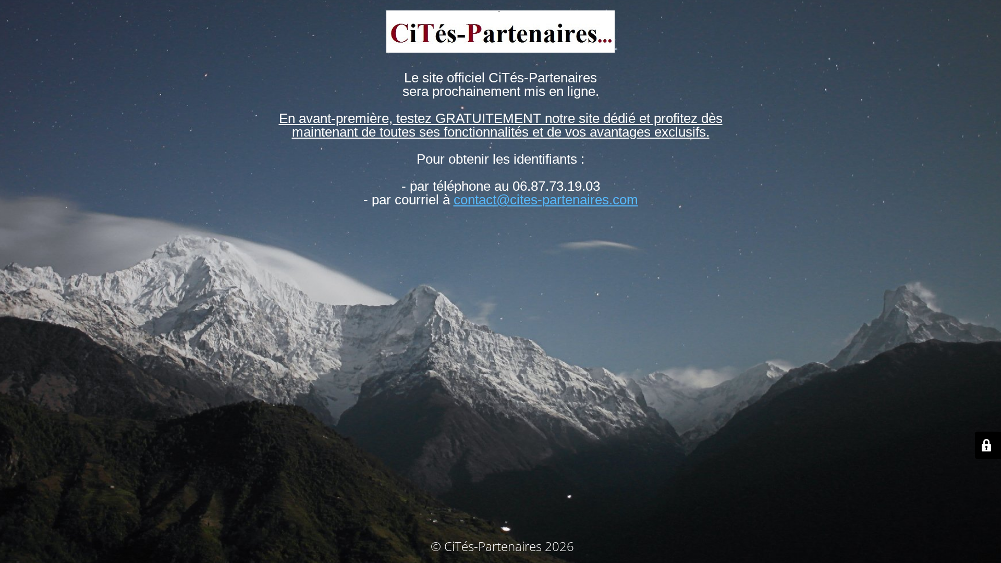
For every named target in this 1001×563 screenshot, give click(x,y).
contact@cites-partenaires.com (546, 199)
